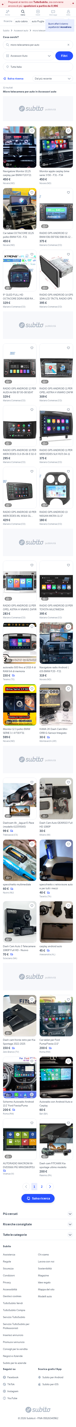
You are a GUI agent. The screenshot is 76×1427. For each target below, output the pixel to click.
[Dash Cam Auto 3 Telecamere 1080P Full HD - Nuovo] (20, 930)
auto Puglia (38, 21)
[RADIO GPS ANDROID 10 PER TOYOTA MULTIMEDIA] (56, 590)
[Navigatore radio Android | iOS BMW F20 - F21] (56, 651)
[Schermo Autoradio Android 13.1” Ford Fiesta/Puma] (20, 1086)
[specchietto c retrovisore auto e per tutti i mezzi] (56, 868)
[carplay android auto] (56, 930)
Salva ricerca (15, 78)
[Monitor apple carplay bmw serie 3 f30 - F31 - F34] (56, 155)
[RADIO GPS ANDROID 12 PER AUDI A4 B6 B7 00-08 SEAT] (20, 372)
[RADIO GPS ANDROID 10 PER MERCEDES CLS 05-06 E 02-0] (20, 434)
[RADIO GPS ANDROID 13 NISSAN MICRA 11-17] (56, 496)
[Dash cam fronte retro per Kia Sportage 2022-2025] (20, 1024)
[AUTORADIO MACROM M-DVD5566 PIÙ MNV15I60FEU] (20, 1147)
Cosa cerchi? (11, 37)
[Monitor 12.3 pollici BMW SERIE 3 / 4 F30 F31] (20, 713)
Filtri (64, 56)
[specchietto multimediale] (20, 868)
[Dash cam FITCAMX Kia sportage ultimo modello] (56, 1147)
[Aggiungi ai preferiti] (32, 131)
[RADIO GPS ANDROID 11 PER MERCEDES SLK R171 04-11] (56, 434)
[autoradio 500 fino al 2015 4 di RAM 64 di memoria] (20, 651)
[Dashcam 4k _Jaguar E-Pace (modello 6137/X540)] (20, 807)
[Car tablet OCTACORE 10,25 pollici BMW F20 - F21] (20, 217)
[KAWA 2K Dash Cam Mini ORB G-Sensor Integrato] (56, 713)
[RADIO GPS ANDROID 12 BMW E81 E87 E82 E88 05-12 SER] (56, 217)
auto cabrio (21, 21)
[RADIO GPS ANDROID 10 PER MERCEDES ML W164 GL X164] (20, 496)
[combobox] (38, 45)
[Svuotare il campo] (68, 45)
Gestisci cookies (12, 1296)
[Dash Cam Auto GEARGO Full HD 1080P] (56, 807)
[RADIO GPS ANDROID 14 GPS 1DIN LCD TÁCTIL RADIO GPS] (56, 279)
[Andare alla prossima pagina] (50, 1186)
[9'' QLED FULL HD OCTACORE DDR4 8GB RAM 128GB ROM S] (20, 279)
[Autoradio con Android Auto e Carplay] (56, 1086)
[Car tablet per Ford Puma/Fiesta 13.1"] (56, 1024)
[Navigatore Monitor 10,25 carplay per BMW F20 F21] (20, 155)
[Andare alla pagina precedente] (26, 1186)
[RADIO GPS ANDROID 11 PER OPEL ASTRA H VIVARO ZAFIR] (56, 372)
